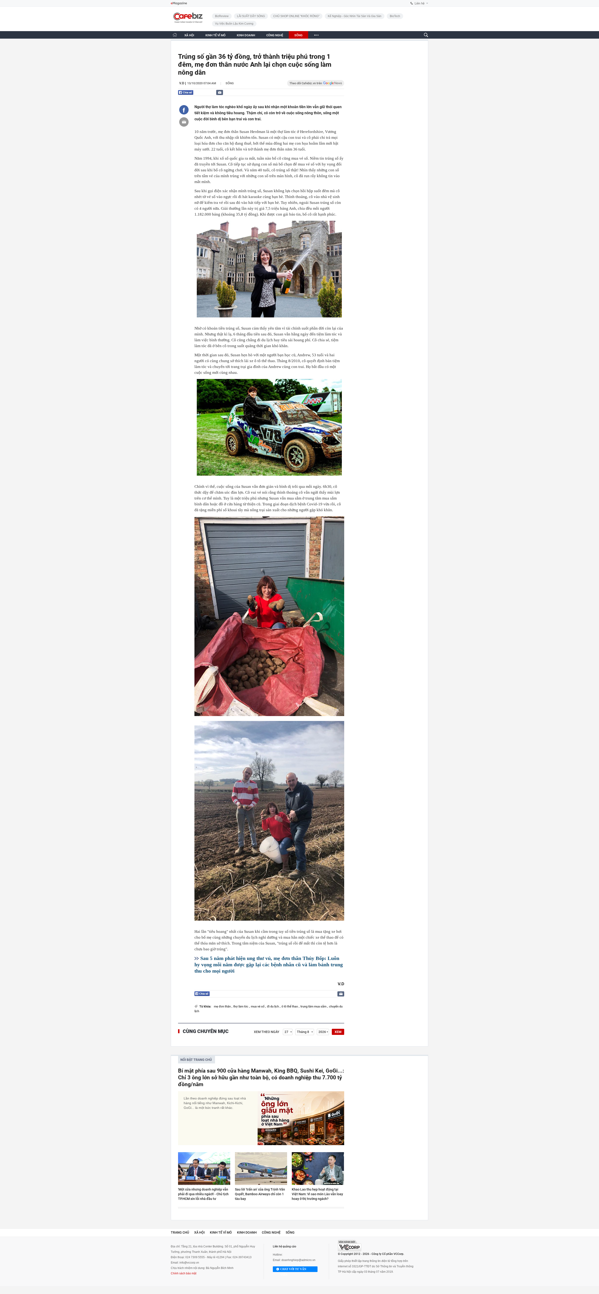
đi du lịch (273, 1006)
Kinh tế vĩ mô (221, 1232)
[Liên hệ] (219, 92)
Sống (230, 83)
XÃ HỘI (189, 35)
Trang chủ (180, 1232)
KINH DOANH (246, 35)
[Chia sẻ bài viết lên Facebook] (184, 109)
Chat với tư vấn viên (293, 1270)
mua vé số (258, 1006)
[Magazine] (179, 3)
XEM (338, 1032)
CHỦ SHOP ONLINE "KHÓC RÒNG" (296, 16)
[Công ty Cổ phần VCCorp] (349, 1245)
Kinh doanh (247, 1232)
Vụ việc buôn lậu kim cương (234, 23)
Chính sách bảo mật (183, 1273)
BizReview (222, 16)
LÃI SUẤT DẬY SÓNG (251, 16)
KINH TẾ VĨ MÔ (215, 35)
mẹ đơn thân (222, 1006)
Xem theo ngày (266, 1032)
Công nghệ (271, 1232)
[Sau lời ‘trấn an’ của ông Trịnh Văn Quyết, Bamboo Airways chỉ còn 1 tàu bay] (261, 1168)
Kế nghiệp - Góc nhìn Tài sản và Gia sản (354, 16)
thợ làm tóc (241, 1006)
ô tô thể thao (290, 1006)
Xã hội (199, 1232)
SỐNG (298, 35)
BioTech (395, 16)
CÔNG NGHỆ (274, 35)
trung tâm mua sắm (313, 1006)
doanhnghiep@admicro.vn (298, 1260)
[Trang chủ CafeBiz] (175, 35)
